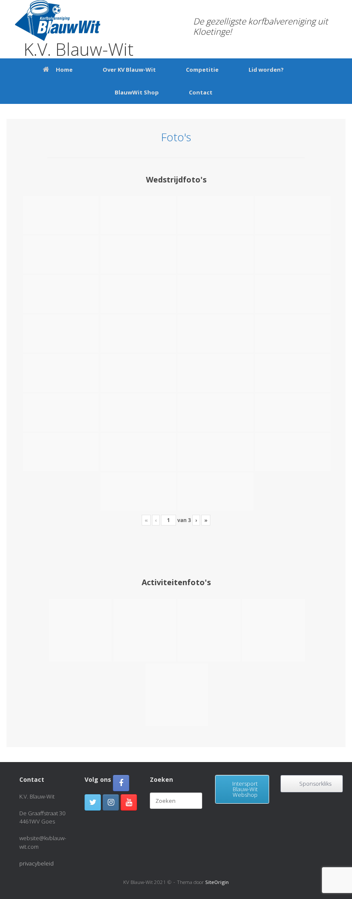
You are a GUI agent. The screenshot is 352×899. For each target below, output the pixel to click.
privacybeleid (36, 863)
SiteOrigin (217, 882)
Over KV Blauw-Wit (129, 69)
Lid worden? (266, 69)
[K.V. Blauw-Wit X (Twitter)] (93, 802)
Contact (200, 92)
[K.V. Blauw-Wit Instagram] (111, 802)
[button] (339, 81)
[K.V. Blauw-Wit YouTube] (129, 802)
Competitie (202, 69)
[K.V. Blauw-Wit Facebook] (121, 783)
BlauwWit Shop (137, 92)
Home (64, 69)
